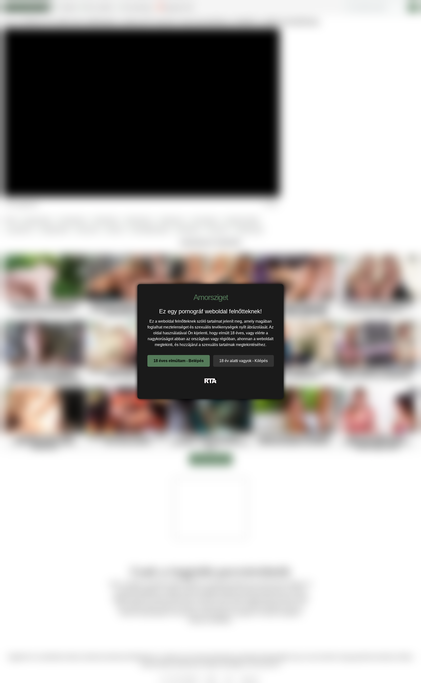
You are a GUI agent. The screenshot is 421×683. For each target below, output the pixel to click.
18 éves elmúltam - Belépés (178, 361)
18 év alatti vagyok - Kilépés (243, 361)
